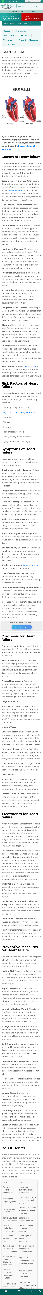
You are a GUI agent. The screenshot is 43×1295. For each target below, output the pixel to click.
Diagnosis (24, 35)
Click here (21, 627)
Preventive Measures (28, 40)
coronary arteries (15, 190)
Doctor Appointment (11, 1)
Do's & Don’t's (9, 44)
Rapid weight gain (31, 565)
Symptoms (20, 31)
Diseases (19, 23)
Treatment (8, 40)
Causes (6, 31)
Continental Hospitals (9, 23)
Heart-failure (27, 23)
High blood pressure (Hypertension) (19, 412)
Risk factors (8, 35)
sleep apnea (30, 366)
